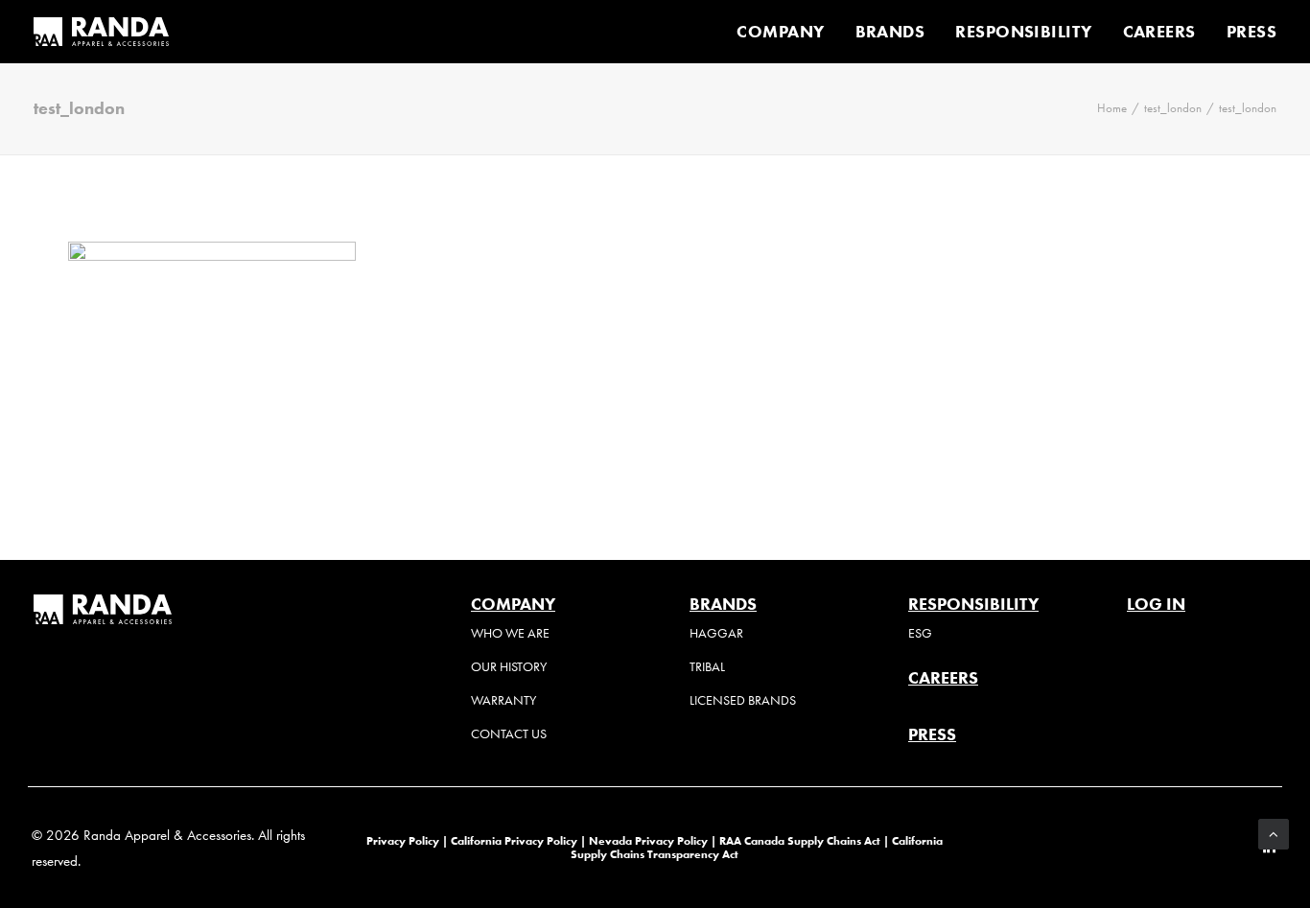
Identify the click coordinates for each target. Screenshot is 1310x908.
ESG (920, 633)
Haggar (716, 633)
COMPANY (780, 31)
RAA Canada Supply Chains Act (801, 840)
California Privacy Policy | (520, 840)
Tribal (707, 667)
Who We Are (510, 633)
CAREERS (1159, 31)
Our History (509, 667)
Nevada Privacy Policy (648, 840)
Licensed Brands (743, 700)
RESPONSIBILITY (1023, 31)
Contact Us (509, 734)
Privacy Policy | (407, 840)
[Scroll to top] (1273, 832)
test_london (1173, 108)
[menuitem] (787, 31)
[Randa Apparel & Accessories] (101, 31)
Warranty (503, 700)
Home (1112, 108)
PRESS (1251, 31)
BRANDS (890, 31)
